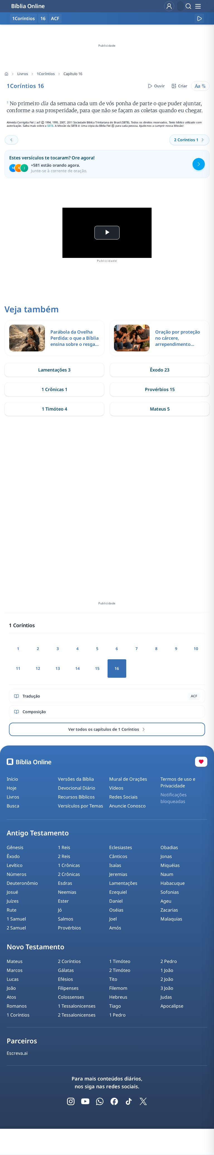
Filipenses (68, 988)
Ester (63, 901)
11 (18, 668)
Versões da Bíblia (76, 779)
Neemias (67, 892)
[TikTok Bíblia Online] (128, 1101)
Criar (182, 85)
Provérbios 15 (160, 389)
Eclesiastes (120, 847)
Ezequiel (118, 892)
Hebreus (118, 997)
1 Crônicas (69, 865)
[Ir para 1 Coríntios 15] (11, 139)
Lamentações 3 (54, 370)
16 (42, 18)
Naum (166, 874)
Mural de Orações (128, 779)
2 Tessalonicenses (77, 1015)
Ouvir (159, 85)
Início (12, 779)
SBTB (50, 126)
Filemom (118, 988)
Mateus (15, 961)
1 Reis (64, 847)
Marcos (15, 970)
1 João (166, 970)
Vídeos (116, 788)
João (11, 988)
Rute (11, 910)
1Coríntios (46, 73)
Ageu (165, 901)
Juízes (13, 901)
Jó (60, 910)
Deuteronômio (22, 883)
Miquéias (170, 865)
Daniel (116, 901)
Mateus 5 (160, 409)
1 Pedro (117, 1015)
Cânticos (118, 856)
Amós (115, 928)
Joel (113, 919)
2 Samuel (16, 928)
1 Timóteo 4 (54, 409)
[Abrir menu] (198, 6)
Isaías (115, 865)
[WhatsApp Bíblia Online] (99, 1101)
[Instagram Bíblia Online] (70, 1101)
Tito (113, 979)
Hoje (11, 788)
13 (57, 668)
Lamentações (123, 883)
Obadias (169, 847)
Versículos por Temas (80, 806)
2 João (166, 979)
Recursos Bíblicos (76, 797)
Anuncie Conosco (127, 806)
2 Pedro (168, 961)
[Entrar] (169, 6)
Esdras (65, 883)
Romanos (17, 1006)
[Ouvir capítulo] (199, 18)
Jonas (166, 856)
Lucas (13, 979)
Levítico (15, 865)
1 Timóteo (119, 961)
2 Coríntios (69, 961)
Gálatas (66, 970)
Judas (166, 997)
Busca (13, 806)
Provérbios (69, 928)
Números (16, 874)
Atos (11, 997)
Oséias (116, 910)
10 (196, 648)
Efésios (65, 979)
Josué (12, 892)
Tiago (115, 1006)
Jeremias (118, 874)
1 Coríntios (18, 1015)
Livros (22, 73)
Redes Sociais (123, 797)
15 (97, 668)
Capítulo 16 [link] (73, 73)
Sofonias (169, 892)
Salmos (65, 919)
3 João (166, 988)
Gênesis (15, 847)
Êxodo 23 (159, 370)
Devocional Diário (76, 788)
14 (77, 668)
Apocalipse (171, 1006)
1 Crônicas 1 (54, 389)
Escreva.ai (17, 1053)
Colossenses (71, 997)
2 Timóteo (119, 970)
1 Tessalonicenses (77, 1006)
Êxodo (13, 856)
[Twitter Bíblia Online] (143, 1101)
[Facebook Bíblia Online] (114, 1101)
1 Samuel (16, 919)
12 (38, 668)
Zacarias (169, 910)
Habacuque (172, 883)
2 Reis (64, 856)
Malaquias (171, 919)
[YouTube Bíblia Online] (85, 1101)
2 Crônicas (69, 874)
